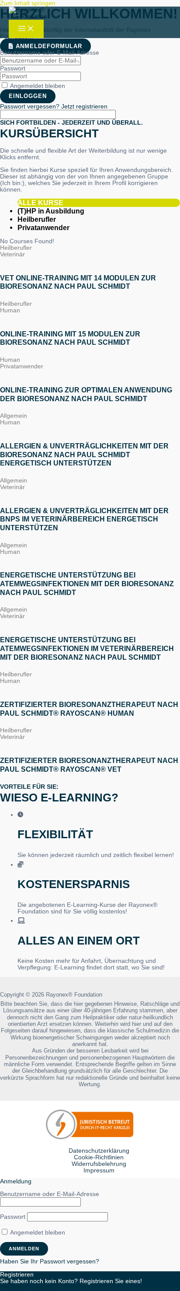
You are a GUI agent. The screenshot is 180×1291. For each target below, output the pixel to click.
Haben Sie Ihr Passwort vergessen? (49, 1261)
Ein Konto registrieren (30, 1287)
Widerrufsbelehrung (99, 1164)
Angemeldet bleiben (37, 86)
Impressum (98, 1170)
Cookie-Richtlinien (99, 1157)
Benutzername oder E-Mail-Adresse (49, 52)
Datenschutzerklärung (99, 1151)
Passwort (12, 68)
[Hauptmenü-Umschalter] (26, 29)
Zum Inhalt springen (27, 3)
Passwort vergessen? (30, 106)
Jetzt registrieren (84, 106)
